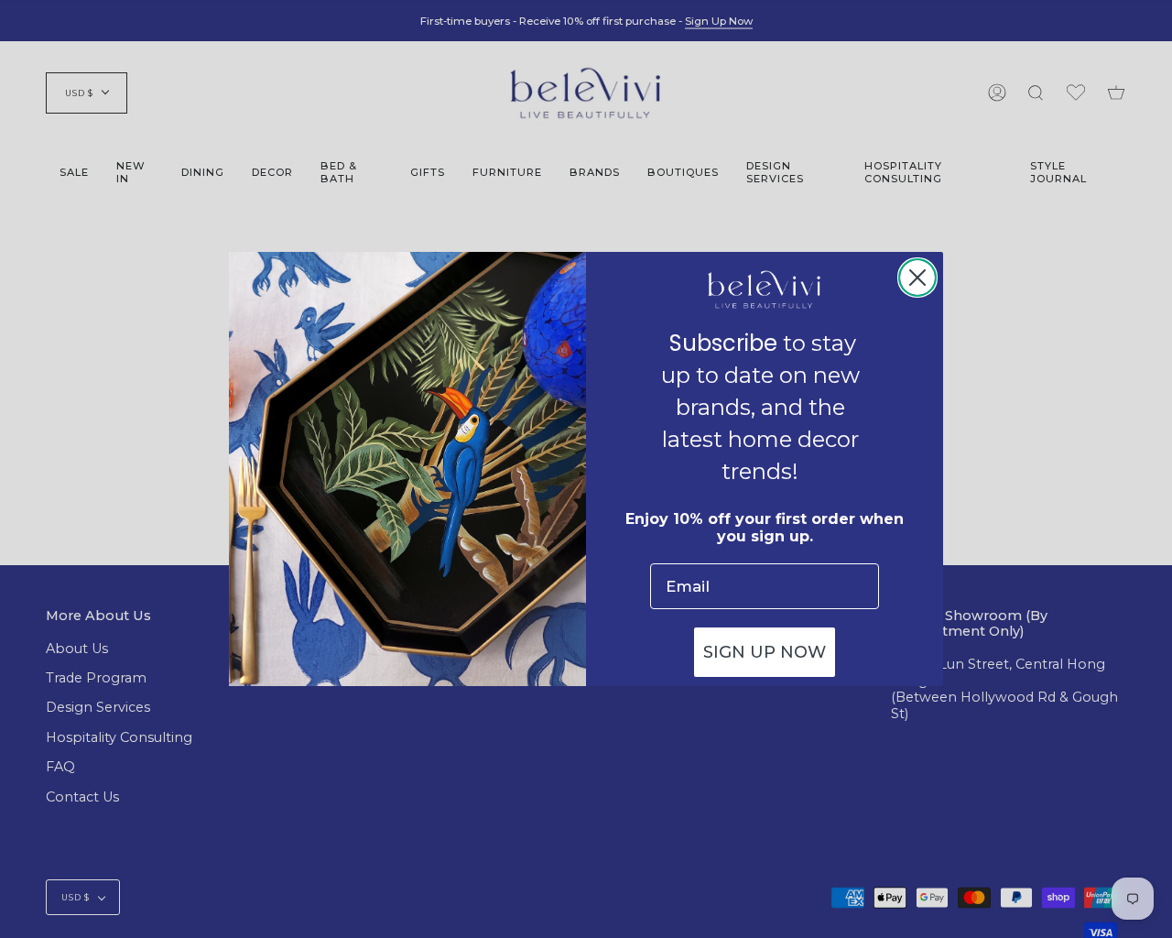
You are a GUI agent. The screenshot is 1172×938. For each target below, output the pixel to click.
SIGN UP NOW (764, 652)
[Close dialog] (917, 277)
